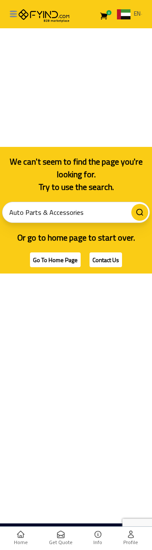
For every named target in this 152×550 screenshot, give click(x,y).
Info (97, 542)
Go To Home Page (55, 259)
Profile (130, 542)
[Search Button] (139, 212)
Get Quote (61, 542)
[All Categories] (13, 14)
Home (21, 542)
